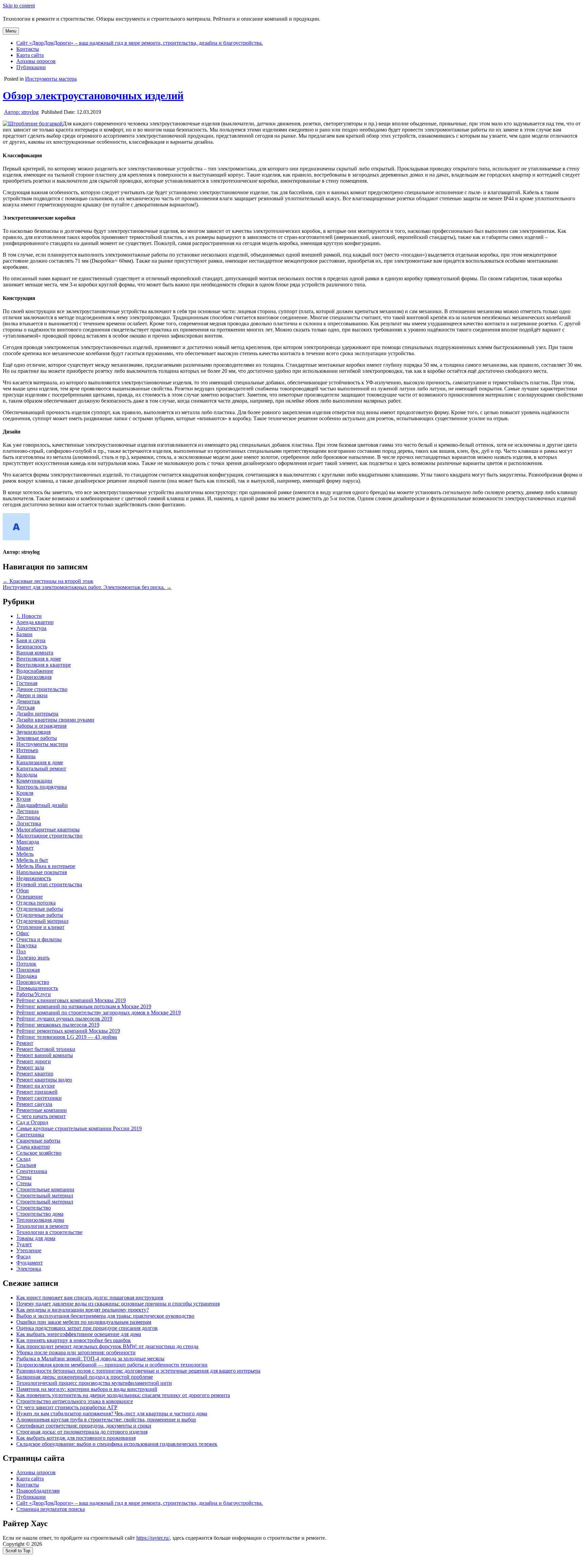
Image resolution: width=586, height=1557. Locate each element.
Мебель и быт (32, 860)
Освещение (29, 896)
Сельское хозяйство (38, 1153)
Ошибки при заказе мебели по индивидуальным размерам (83, 1322)
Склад (23, 1159)
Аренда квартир (35, 622)
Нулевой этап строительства (49, 884)
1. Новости (29, 616)
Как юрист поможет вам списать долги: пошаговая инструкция (89, 1297)
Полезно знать (33, 958)
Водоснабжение (34, 671)
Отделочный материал (42, 921)
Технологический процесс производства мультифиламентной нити (94, 1383)
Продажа (26, 976)
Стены (24, 1177)
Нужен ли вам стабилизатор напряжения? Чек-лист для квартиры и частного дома (111, 1413)
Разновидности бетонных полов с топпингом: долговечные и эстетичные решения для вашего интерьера (138, 1371)
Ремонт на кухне (35, 1086)
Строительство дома (39, 1214)
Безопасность (31, 646)
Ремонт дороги (33, 1061)
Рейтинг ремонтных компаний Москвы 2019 (68, 1031)
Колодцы (26, 774)
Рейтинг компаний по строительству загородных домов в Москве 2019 (98, 1012)
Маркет (25, 848)
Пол (21, 951)
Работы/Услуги (33, 994)
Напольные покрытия (41, 872)
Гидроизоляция (34, 677)
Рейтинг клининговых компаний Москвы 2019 (71, 1000)
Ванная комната (34, 652)
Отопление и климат (40, 927)
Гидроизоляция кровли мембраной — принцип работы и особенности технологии (112, 1365)
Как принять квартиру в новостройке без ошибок (73, 1340)
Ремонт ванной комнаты (44, 1055)
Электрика (28, 1269)
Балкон (24, 634)
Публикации (31, 67)
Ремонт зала (30, 1067)
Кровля (24, 793)
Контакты (27, 49)
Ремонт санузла (34, 1104)
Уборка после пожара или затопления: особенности (76, 1352)
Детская (25, 707)
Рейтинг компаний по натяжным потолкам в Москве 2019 (83, 1006)
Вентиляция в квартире (43, 665)
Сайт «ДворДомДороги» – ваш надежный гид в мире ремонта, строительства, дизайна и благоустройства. (139, 43)
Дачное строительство (41, 689)
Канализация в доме (39, 762)
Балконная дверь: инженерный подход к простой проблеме (84, 1377)
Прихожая (28, 970)
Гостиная (26, 683)
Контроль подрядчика (41, 787)
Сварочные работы (38, 1141)
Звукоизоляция (33, 732)
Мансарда (27, 842)
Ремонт (24, 1043)
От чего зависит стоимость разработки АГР (66, 1407)
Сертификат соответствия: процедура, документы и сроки (83, 1426)
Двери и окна (31, 695)
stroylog (21, 112)
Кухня (23, 799)
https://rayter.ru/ (153, 1538)
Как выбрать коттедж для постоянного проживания (76, 1438)
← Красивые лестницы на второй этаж (48, 581)
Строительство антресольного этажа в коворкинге (74, 1401)
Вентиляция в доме (38, 659)
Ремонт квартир (34, 1073)
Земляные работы (36, 738)
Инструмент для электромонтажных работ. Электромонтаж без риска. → (87, 587)
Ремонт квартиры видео (44, 1080)
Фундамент (29, 1263)
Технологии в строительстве (49, 1232)
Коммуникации (34, 781)
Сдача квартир (33, 1147)
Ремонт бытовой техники (45, 1049)
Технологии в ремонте (42, 1226)
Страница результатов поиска (50, 1509)
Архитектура (31, 628)
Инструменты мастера (51, 79)
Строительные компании (45, 1189)
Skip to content (19, 5)
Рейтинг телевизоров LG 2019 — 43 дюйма (66, 1037)
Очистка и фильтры (39, 939)
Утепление (28, 1250)
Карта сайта (30, 55)
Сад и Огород (32, 1122)
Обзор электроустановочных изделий (93, 95)
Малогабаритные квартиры (48, 829)
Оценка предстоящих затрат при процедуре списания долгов (87, 1328)
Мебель (25, 854)
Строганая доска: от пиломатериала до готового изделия (82, 1432)
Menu (10, 31)
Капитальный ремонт (41, 768)
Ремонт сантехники (39, 1098)
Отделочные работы (39, 909)
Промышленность (37, 988)
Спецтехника (31, 1171)
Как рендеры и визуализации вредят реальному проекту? (82, 1310)
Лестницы (28, 817)
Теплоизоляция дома (40, 1220)
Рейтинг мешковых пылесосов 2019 (57, 1025)
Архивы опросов (36, 61)
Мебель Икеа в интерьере (45, 866)
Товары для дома (35, 1238)
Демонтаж (28, 701)
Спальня (26, 1165)
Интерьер (27, 750)
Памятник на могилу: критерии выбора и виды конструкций (86, 1389)
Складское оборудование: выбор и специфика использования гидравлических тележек (116, 1444)
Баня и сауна (30, 640)
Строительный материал (44, 1195)
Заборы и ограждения (41, 726)
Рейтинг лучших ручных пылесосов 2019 (64, 1019)
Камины (26, 756)
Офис (22, 933)
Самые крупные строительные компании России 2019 (79, 1128)
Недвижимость (33, 878)
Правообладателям (38, 1491)
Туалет (24, 1244)
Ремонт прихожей (37, 1092)
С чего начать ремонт (41, 1116)
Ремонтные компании (41, 1110)
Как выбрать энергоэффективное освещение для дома (78, 1334)
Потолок (26, 964)
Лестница (27, 811)
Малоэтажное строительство (49, 835)
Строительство (33, 1208)
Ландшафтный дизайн (42, 805)
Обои (22, 890)
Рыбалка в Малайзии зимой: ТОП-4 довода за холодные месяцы (90, 1358)
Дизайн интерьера (37, 713)
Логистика (28, 823)
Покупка (26, 945)
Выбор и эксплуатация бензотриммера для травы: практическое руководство (105, 1316)
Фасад (23, 1256)
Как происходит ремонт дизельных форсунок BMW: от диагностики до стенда (107, 1346)
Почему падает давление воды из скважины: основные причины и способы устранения (118, 1304)
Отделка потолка (36, 903)
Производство (32, 982)
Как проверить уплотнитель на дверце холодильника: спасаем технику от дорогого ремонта (123, 1395)
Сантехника (30, 1134)
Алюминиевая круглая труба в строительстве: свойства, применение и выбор (106, 1419)
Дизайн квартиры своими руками (55, 720)
